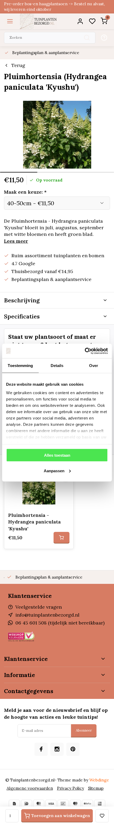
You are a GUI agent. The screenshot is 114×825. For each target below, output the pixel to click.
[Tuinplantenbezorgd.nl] (38, 21)
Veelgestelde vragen (38, 607)
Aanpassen (54, 470)
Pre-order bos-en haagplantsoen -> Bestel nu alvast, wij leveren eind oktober (54, 6)
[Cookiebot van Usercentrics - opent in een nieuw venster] (85, 350)
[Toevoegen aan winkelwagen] (61, 537)
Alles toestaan (57, 455)
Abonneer (84, 730)
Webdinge (99, 780)
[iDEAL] (26, 804)
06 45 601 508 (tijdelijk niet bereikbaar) (59, 623)
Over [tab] (93, 365)
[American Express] (99, 804)
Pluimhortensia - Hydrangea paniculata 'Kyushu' (34, 521)
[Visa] (50, 804)
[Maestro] (75, 804)
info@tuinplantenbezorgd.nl (47, 615)
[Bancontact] (63, 804)
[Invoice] (14, 804)
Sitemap (96, 788)
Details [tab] (57, 365)
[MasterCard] (38, 804)
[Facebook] (41, 749)
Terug (18, 65)
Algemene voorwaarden (30, 788)
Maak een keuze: (25, 192)
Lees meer (16, 241)
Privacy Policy (70, 788)
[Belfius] (87, 804)
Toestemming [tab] (20, 365)
